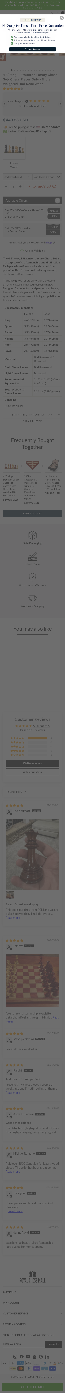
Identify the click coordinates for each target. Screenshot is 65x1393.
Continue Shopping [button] (32, 49)
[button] (62, 18)
